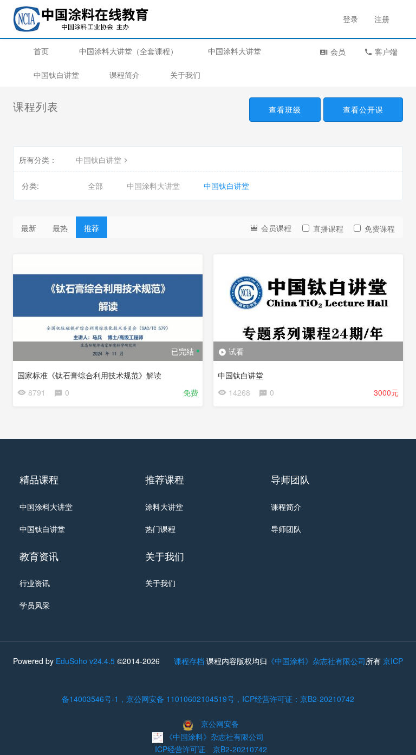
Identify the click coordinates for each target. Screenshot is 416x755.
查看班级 (285, 109)
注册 (381, 19)
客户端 (385, 51)
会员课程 (275, 227)
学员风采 (35, 605)
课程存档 (189, 660)
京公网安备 (220, 723)
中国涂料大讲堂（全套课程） (128, 50)
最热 (60, 227)
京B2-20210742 (240, 749)
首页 (41, 50)
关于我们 (185, 74)
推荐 (91, 227)
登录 (350, 19)
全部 (95, 185)
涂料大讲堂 (164, 506)
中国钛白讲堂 (56, 74)
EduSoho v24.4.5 (85, 660)
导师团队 (286, 528)
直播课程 (328, 228)
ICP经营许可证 (180, 749)
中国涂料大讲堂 (234, 50)
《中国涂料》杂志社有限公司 (316, 660)
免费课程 (380, 228)
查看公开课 (363, 109)
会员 (337, 51)
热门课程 (160, 528)
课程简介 (124, 74)
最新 (28, 227)
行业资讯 (35, 582)
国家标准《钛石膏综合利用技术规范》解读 (89, 375)
